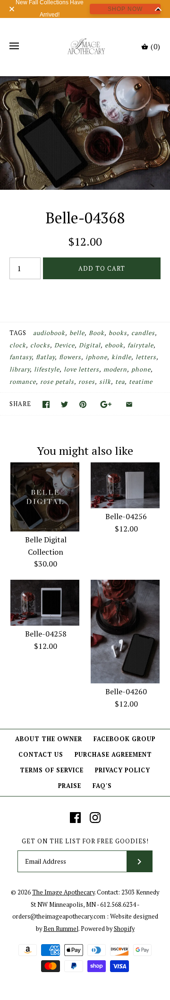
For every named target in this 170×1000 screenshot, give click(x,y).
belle (77, 333)
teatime (141, 382)
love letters (81, 369)
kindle (121, 357)
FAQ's (102, 786)
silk (105, 382)
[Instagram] (95, 817)
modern (115, 369)
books (118, 333)
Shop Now (125, 9)
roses (86, 382)
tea (120, 382)
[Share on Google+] (106, 404)
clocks (40, 345)
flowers (70, 357)
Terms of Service (52, 770)
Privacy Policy (122, 770)
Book (96, 333)
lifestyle (47, 369)
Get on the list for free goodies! (85, 841)
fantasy (20, 357)
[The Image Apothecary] (85, 46)
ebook (114, 345)
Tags (17, 333)
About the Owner (48, 739)
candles (143, 333)
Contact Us (40, 755)
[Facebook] (75, 817)
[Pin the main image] (82, 404)
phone (141, 369)
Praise (69, 786)
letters (146, 357)
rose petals (57, 382)
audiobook (49, 333)
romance (22, 382)
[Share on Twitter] (64, 404)
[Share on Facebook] (46, 404)
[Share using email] (129, 404)
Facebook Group (124, 739)
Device (64, 345)
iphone (96, 357)
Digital (90, 345)
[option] (85, 133)
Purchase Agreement (113, 755)
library (19, 369)
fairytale (140, 345)
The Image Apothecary (63, 892)
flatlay (45, 357)
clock (17, 345)
